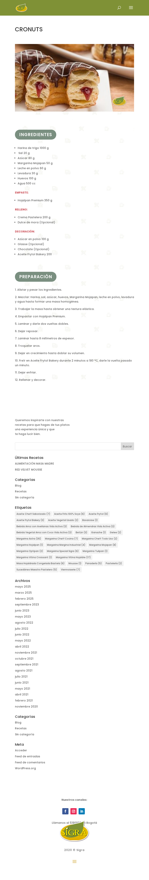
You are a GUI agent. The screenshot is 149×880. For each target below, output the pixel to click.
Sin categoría (24, 497)
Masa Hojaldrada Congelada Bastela (40, 563)
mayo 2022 (23, 640)
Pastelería (114, 563)
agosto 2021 (23, 670)
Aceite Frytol (98, 514)
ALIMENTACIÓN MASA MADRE (34, 464)
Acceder (21, 750)
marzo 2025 (23, 593)
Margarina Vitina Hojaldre (73, 557)
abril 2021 (21, 694)
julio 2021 (21, 676)
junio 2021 (22, 683)
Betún (81, 532)
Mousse (74, 563)
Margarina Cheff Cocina (61, 538)
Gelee (115, 532)
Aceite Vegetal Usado (63, 520)
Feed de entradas (27, 756)
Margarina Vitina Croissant (34, 557)
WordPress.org (25, 768)
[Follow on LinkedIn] (82, 811)
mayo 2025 (23, 587)
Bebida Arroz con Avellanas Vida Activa (41, 526)
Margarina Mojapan (102, 544)
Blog (18, 486)
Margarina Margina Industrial (66, 544)
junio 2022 (22, 634)
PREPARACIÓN (35, 277)
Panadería (93, 563)
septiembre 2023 (27, 604)
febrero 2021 (24, 700)
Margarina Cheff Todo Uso (99, 538)
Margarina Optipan (29, 551)
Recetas (21, 491)
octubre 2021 (24, 659)
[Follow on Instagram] (73, 811)
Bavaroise (90, 520)
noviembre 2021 (26, 653)
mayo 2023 (23, 617)
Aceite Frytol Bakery (30, 520)
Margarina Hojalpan (29, 544)
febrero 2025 (24, 599)
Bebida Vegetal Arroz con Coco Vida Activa (44, 532)
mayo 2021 (22, 689)
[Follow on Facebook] (65, 811)
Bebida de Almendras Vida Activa (93, 526)
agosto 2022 (24, 623)
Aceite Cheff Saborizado (33, 514)
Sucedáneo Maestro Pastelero (36, 569)
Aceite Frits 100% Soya (69, 514)
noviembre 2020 (26, 706)
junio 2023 (22, 610)
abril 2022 (22, 647)
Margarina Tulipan (95, 551)
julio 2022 (21, 629)
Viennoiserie (70, 569)
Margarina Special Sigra (63, 551)
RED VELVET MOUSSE (28, 470)
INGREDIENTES (35, 135)
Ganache (98, 532)
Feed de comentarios (30, 762)
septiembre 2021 (26, 664)
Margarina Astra (28, 538)
